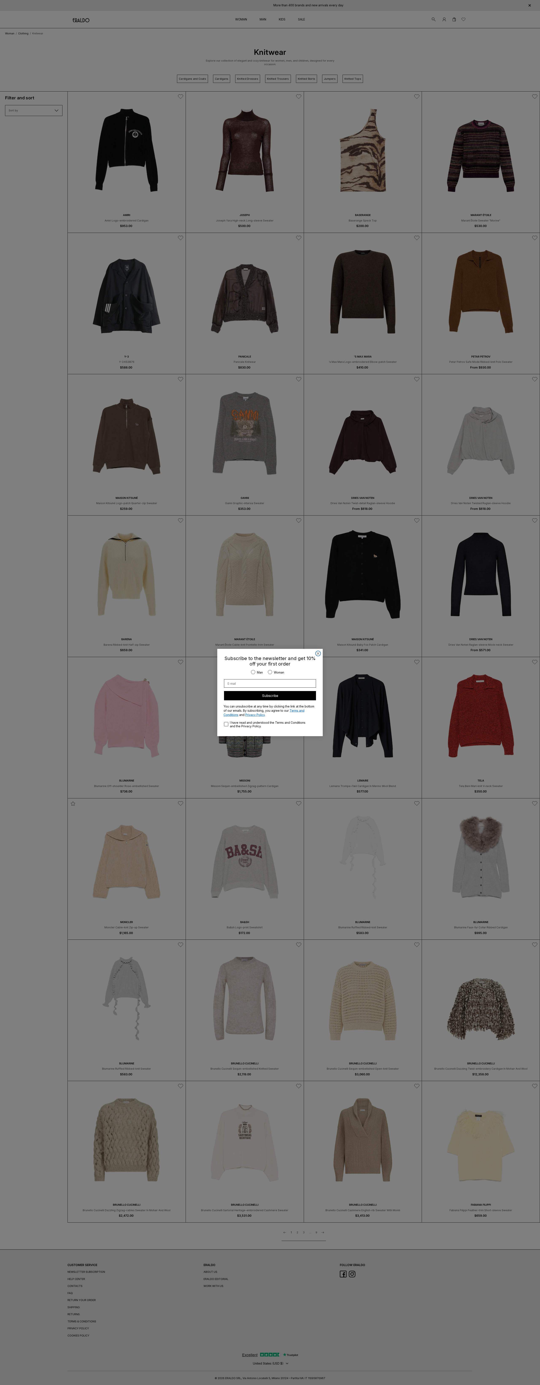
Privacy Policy (255, 715)
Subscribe (270, 696)
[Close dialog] (318, 653)
